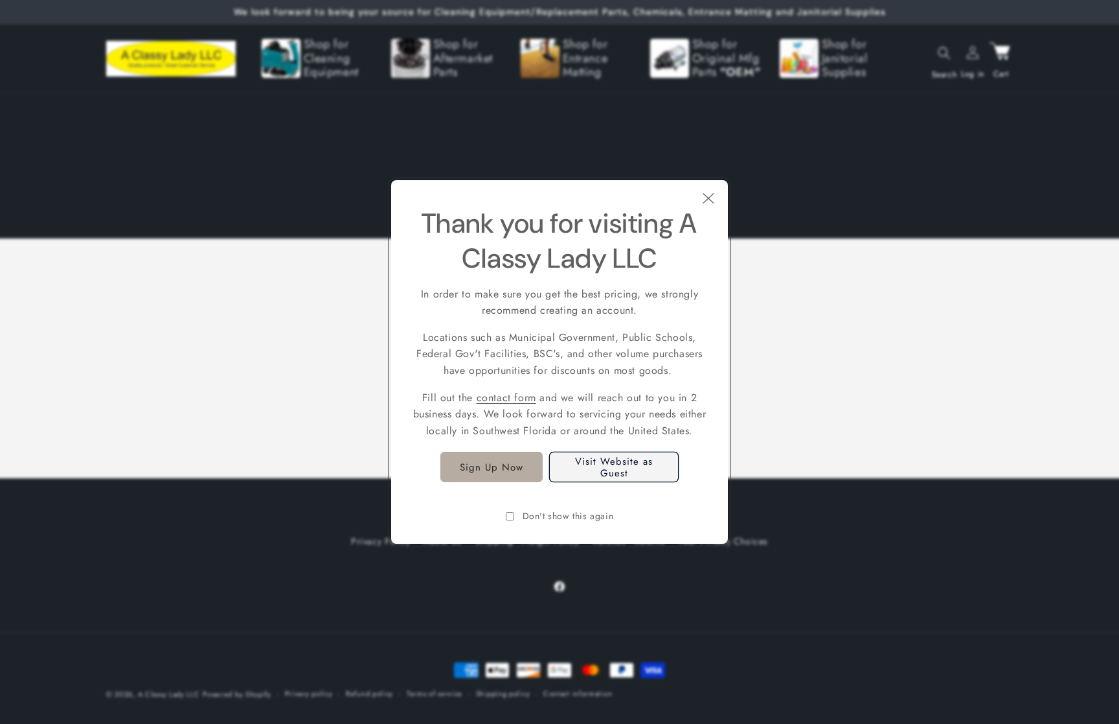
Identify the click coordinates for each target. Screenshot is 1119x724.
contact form (506, 397)
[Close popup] (708, 200)
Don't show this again (568, 515)
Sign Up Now (491, 467)
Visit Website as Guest (614, 467)
